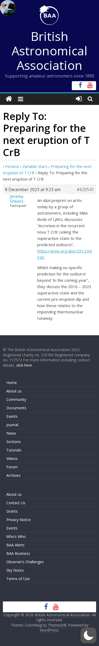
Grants (12, 511)
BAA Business (18, 553)
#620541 (85, 189)
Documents (16, 407)
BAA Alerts (15, 544)
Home (11, 382)
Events (12, 416)
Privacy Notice (18, 519)
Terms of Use (18, 578)
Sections (13, 441)
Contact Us (15, 502)
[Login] (78, 99)
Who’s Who (16, 536)
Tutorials (13, 450)
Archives (13, 475)
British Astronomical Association (49, 50)
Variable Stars (35, 166)
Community (16, 399)
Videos (12, 458)
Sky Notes (15, 570)
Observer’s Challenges (25, 561)
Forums (12, 166)
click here (24, 365)
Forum (12, 466)
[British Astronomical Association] (9, 99)
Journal (12, 424)
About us (14, 391)
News (11, 433)
